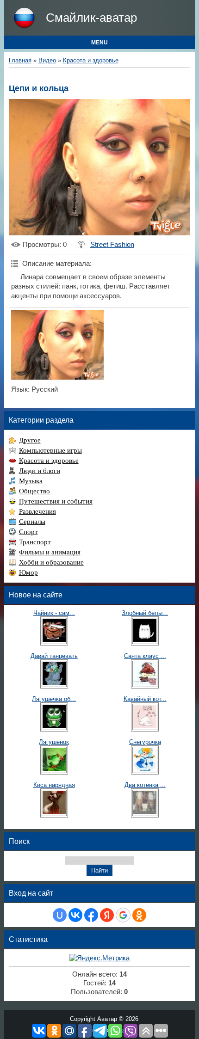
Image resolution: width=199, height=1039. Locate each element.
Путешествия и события (56, 501)
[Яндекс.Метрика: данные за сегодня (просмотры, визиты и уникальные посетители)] (99, 958)
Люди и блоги (39, 470)
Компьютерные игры (50, 450)
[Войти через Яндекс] (107, 915)
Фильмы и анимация (50, 552)
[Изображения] (57, 345)
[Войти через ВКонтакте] (75, 915)
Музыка (31, 481)
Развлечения (37, 511)
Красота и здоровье (90, 60)
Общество (34, 491)
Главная (20, 60)
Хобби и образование (51, 562)
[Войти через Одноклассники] (139, 915)
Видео (47, 60)
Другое (30, 440)
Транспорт (35, 542)
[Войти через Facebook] (91, 915)
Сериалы (32, 521)
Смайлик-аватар (91, 18)
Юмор (28, 572)
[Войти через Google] (123, 915)
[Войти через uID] (60, 915)
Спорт (28, 531)
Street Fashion (112, 244)
